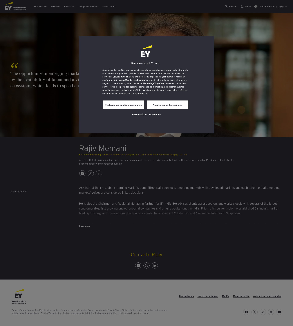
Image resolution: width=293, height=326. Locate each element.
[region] (146, 84)
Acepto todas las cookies (167, 104)
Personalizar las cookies (146, 114)
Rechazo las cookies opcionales (123, 104)
